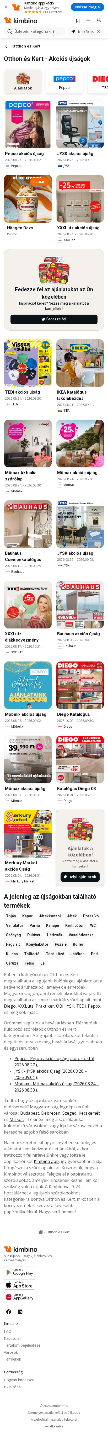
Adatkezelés (54, 1426)
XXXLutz (26, 1006)
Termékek (12, 1359)
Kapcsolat (12, 1338)
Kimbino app (46, 1161)
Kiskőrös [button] (86, 31)
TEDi (81, 1006)
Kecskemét (89, 1113)
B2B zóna (12, 1386)
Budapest (29, 1113)
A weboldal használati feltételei (54, 1419)
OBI (59, 1006)
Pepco (94, 1006)
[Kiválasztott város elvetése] (98, 31)
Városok (11, 1352)
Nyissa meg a (87, 6)
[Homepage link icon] (41, 1232)
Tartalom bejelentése (22, 1345)
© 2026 (54, 1406)
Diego (10, 1006)
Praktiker (45, 1006)
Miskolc (16, 1119)
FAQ (7, 1331)
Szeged (69, 1113)
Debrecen (50, 1113)
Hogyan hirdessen (19, 1379)
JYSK (70, 1006)
